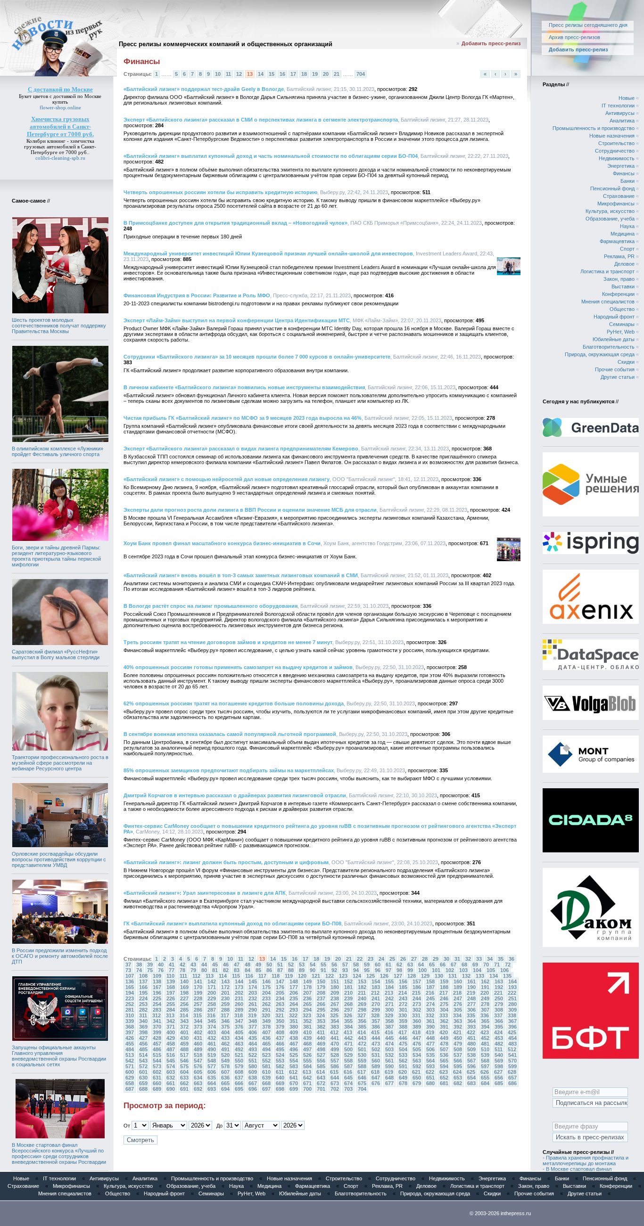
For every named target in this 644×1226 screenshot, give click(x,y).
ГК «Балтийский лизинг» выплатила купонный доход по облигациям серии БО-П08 (232, 923)
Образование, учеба (610, 218)
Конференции (618, 294)
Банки (627, 181)
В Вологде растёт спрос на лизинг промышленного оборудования (210, 606)
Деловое (624, 264)
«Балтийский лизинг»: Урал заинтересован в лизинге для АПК (205, 893)
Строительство (616, 143)
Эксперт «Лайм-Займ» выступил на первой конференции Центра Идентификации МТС (237, 320)
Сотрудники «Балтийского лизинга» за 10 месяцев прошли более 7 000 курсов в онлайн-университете (257, 357)
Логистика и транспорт (607, 271)
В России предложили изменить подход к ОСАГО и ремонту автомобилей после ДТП (60, 956)
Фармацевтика (617, 241)
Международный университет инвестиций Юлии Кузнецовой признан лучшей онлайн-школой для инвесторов (268, 253)
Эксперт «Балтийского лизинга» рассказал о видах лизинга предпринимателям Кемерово (241, 448)
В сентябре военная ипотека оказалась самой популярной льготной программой (230, 734)
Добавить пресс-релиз (491, 43)
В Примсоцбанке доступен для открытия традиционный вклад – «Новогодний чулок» (235, 223)
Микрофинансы (616, 203)
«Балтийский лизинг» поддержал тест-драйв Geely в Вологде (204, 89)
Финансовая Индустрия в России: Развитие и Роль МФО (197, 295)
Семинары (622, 324)
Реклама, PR (619, 256)
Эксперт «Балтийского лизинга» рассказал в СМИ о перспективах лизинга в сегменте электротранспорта (261, 120)
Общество (622, 309)
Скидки (626, 362)
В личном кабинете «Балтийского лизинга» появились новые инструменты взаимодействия (244, 387)
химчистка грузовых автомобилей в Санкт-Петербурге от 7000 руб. (60, 146)
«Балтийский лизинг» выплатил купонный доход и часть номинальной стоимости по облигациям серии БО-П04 (271, 156)
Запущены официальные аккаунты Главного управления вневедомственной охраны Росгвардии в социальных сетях (59, 1056)
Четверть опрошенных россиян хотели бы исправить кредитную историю (220, 192)
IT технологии (618, 105)
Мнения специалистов (608, 301)
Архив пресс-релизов (574, 37)
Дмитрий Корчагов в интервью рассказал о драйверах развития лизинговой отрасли (235, 795)
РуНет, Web (621, 332)
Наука (627, 226)
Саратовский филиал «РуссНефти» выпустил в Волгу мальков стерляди (55, 654)
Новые (627, 98)
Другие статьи (618, 377)
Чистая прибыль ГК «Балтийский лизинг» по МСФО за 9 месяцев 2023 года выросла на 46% (243, 418)
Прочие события (615, 369)
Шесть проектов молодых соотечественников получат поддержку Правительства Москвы (59, 325)
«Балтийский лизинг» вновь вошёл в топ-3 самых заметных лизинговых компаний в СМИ (241, 575)
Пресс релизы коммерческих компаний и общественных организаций (225, 44)
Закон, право (619, 279)
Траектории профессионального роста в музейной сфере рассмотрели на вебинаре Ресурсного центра (60, 762)
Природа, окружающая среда (600, 354)
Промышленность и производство (594, 128)
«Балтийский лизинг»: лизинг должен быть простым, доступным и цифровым (226, 862)
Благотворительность (609, 347)
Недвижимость (617, 158)
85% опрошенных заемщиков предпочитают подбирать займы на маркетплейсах (229, 770)
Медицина (623, 234)
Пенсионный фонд (612, 188)
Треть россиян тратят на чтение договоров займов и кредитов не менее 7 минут (228, 642)
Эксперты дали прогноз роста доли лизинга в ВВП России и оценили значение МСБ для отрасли (250, 510)
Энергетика (621, 166)
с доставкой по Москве (75, 96)
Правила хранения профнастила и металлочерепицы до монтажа (585, 1160)
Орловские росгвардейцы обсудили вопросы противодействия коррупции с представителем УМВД (59, 859)
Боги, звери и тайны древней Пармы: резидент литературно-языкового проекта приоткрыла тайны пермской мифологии (56, 556)
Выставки (623, 286)
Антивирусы (620, 113)
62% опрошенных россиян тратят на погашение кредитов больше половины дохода (234, 703)
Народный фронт (614, 316)
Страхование (619, 196)
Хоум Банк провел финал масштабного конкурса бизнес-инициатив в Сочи (222, 543)
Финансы (624, 173)
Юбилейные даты (614, 339)
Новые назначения (612, 136)
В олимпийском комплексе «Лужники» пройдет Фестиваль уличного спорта (57, 451)
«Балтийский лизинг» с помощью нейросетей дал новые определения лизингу (227, 479)
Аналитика (622, 120)
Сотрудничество (615, 151)
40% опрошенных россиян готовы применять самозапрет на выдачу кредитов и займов (238, 667)
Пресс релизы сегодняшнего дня (588, 25)
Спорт (627, 249)
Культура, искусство (610, 211)
